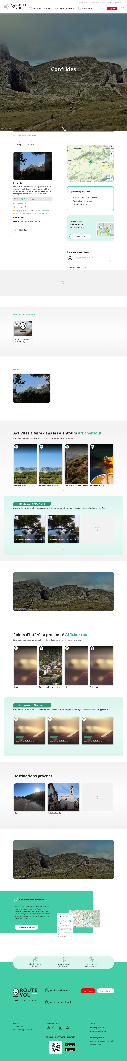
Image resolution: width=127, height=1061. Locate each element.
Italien (38, 211)
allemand (44, 211)
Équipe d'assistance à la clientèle (102, 1041)
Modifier (31, 145)
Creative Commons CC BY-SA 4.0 (16, 130)
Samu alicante (8, 128)
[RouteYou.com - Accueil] (19, 6)
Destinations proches (80, 204)
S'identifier (105, 990)
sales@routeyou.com (98, 1031)
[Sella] (29, 797)
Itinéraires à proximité (80, 236)
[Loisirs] (76, 665)
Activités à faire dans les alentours (85, 198)
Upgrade (112, 9)
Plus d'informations (20, 203)
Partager (19, 145)
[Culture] (25, 665)
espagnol (35, 213)
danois (28, 213)
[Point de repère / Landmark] (50, 665)
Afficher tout (90, 433)
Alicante (29, 135)
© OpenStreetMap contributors (106, 181)
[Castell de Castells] (63, 797)
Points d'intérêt (17, 135)
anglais (15, 213)
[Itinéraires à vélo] (25, 464)
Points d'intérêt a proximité (82, 201)
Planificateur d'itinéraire (26, 927)
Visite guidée (83, 2)
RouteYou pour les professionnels (100, 2)
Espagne (24, 135)
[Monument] (101, 665)
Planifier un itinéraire (60, 990)
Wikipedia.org (21, 198)
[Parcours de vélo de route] (50, 464)
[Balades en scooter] (101, 464)
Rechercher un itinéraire (61, 1002)
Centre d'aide (96, 1045)
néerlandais (44, 213)
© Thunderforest (95, 181)
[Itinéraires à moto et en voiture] (76, 464)
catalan (22, 213)
